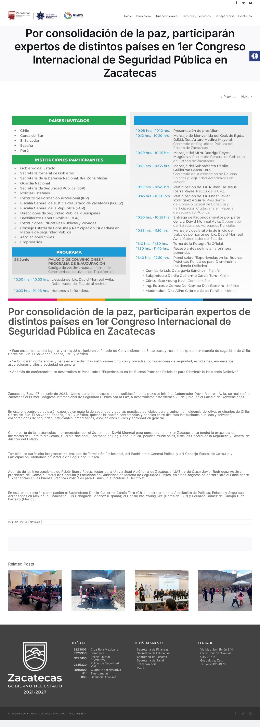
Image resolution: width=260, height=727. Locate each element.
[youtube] (250, 2)
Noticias (35, 521)
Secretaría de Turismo (152, 656)
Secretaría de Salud (150, 660)
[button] (254, 56)
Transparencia (146, 664)
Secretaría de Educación (154, 653)
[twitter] (243, 2)
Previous (230, 97)
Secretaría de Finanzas (152, 649)
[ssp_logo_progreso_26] (45, 13)
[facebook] (236, 2)
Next (245, 97)
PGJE (140, 667)
